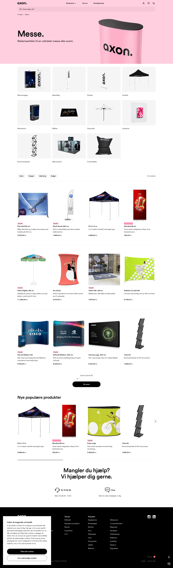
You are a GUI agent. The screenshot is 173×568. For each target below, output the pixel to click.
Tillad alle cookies (27, 551)
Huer (90, 538)
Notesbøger (92, 523)
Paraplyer (113, 530)
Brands (67, 527)
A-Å (66, 534)
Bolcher (91, 527)
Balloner (91, 548)
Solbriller (113, 541)
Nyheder (67, 520)
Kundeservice (99, 3)
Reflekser (113, 538)
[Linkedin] (154, 517)
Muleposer (114, 520)
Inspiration (68, 530)
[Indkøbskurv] (154, 3)
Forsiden (20, 14)
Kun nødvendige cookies (27, 558)
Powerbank (92, 541)
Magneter (113, 527)
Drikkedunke (115, 534)
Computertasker (116, 523)
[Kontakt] (169, 557)
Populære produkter (72, 523)
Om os (85, 3)
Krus (89, 530)
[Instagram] (149, 517)
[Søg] (19, 9)
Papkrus (113, 545)
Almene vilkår (152, 561)
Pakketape (92, 534)
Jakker (90, 545)
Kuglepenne (92, 520)
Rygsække (114, 548)
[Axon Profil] (22, 3)
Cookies (143, 561)
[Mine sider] (144, 3)
